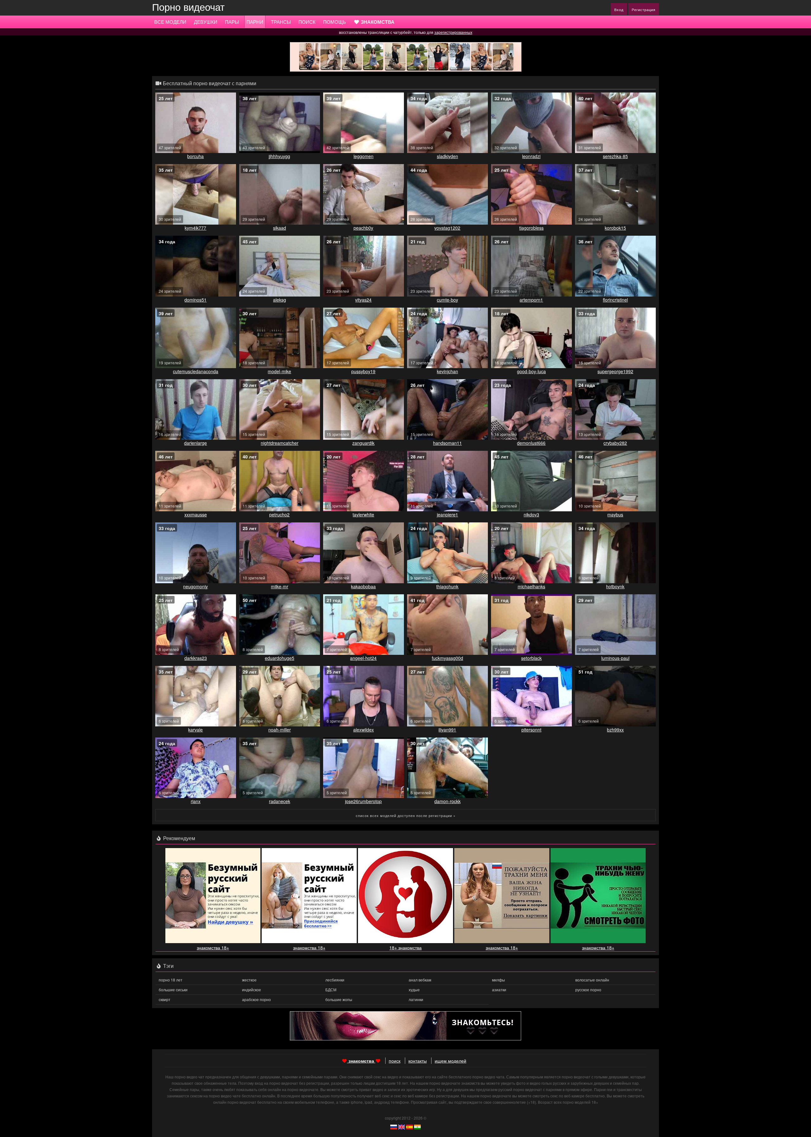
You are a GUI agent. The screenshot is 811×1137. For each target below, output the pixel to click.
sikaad (279, 228)
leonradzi (531, 156)
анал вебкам (420, 979)
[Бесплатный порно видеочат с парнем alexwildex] (363, 696)
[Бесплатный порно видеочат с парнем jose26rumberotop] (363, 768)
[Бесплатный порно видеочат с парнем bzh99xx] (615, 696)
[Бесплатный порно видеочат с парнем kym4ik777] (195, 194)
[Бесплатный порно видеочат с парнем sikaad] (279, 194)
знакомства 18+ (213, 947)
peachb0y (363, 228)
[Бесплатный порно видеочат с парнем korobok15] (615, 194)
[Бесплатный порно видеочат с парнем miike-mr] (279, 552)
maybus (615, 514)
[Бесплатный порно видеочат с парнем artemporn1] (531, 266)
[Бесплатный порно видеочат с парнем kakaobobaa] (363, 552)
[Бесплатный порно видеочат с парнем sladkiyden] (447, 123)
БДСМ (330, 989)
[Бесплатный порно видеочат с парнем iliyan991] (447, 696)
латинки (416, 999)
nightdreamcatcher (279, 443)
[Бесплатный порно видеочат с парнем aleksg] (279, 266)
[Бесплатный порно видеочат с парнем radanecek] (279, 768)
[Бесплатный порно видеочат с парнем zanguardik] (363, 409)
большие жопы (338, 999)
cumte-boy (447, 300)
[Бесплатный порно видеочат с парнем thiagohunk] (447, 552)
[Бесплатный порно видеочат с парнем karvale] (195, 696)
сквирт (164, 999)
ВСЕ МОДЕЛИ (170, 21)
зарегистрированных (453, 32)
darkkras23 (195, 658)
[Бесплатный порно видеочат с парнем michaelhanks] (531, 552)
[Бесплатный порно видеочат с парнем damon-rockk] (447, 768)
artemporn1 (531, 300)
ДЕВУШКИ (205, 21)
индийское (251, 989)
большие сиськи (173, 989)
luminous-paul (615, 658)
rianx (196, 801)
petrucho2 (279, 514)
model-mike (279, 371)
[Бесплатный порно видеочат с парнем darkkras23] (195, 624)
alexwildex (363, 729)
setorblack (531, 658)
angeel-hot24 (363, 658)
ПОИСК (307, 21)
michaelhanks (531, 586)
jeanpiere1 (447, 514)
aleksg (279, 300)
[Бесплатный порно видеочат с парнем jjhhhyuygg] (279, 123)
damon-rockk (447, 801)
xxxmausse (195, 514)
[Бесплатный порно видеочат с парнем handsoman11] (447, 409)
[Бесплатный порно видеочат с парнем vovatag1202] (447, 194)
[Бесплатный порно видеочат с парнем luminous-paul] (615, 624)
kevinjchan (447, 371)
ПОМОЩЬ (334, 21)
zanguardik (363, 443)
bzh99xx (615, 729)
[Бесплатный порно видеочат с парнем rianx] (195, 768)
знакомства (361, 1060)
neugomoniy (195, 586)
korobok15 (615, 228)
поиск (394, 1060)
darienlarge (195, 443)
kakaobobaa (363, 586)
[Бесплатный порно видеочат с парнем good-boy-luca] (531, 338)
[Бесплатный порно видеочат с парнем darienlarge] (195, 409)
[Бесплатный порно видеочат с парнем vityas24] (363, 266)
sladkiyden (447, 156)
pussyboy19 (363, 371)
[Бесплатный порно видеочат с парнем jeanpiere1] (447, 481)
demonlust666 (531, 443)
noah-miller (279, 729)
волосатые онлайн (592, 979)
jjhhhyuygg (279, 156)
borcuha (195, 156)
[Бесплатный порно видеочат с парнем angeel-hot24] (363, 624)
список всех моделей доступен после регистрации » (406, 815)
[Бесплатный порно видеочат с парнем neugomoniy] (195, 552)
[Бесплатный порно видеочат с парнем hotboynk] (615, 552)
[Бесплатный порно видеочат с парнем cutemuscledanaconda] (195, 338)
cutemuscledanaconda (195, 371)
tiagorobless (531, 228)
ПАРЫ (232, 21)
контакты (417, 1060)
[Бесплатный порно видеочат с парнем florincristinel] (615, 266)
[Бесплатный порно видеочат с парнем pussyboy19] (363, 338)
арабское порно (256, 999)
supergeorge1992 (615, 371)
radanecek (279, 801)
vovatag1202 (447, 228)
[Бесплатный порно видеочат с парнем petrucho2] (279, 481)
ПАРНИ (254, 21)
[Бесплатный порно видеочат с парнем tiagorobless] (531, 194)
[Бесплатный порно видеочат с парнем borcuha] (195, 123)
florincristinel (615, 300)
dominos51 (195, 300)
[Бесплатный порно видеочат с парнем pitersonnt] (531, 696)
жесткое (249, 979)
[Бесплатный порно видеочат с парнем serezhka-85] (615, 123)
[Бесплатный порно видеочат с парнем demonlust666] (531, 409)
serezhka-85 (615, 156)
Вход (618, 9)
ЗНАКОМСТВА (377, 21)
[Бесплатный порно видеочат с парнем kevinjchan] (447, 338)
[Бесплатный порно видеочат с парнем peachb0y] (363, 194)
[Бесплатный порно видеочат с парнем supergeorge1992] (615, 338)
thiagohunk (447, 586)
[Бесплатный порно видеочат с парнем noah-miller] (279, 696)
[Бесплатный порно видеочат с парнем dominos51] (195, 266)
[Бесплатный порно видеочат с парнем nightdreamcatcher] (279, 409)
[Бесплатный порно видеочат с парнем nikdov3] (531, 481)
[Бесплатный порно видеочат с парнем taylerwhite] (363, 481)
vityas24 (363, 300)
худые (414, 989)
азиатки (499, 989)
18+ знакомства (405, 947)
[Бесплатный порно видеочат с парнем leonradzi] (531, 123)
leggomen (364, 156)
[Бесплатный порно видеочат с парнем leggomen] (363, 123)
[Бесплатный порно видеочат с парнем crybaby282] (615, 409)
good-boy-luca (531, 371)
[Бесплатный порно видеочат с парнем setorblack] (531, 624)
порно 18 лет (170, 979)
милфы (498, 979)
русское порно (588, 989)
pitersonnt (531, 729)
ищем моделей (450, 1060)
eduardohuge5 (279, 658)
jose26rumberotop (363, 801)
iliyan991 (447, 729)
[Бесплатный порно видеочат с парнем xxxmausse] (195, 481)
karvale (195, 729)
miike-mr (279, 586)
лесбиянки (334, 979)
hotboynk (615, 586)
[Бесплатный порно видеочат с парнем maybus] (615, 481)
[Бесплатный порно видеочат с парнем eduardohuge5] (279, 624)
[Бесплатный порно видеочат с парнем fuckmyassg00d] (447, 624)
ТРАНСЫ (281, 21)
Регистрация (643, 9)
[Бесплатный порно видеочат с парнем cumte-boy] (447, 266)
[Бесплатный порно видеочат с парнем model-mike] (279, 338)
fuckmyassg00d (447, 658)
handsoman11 (447, 443)
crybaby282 (615, 443)
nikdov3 (531, 514)
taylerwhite (363, 514)
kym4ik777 (195, 228)
